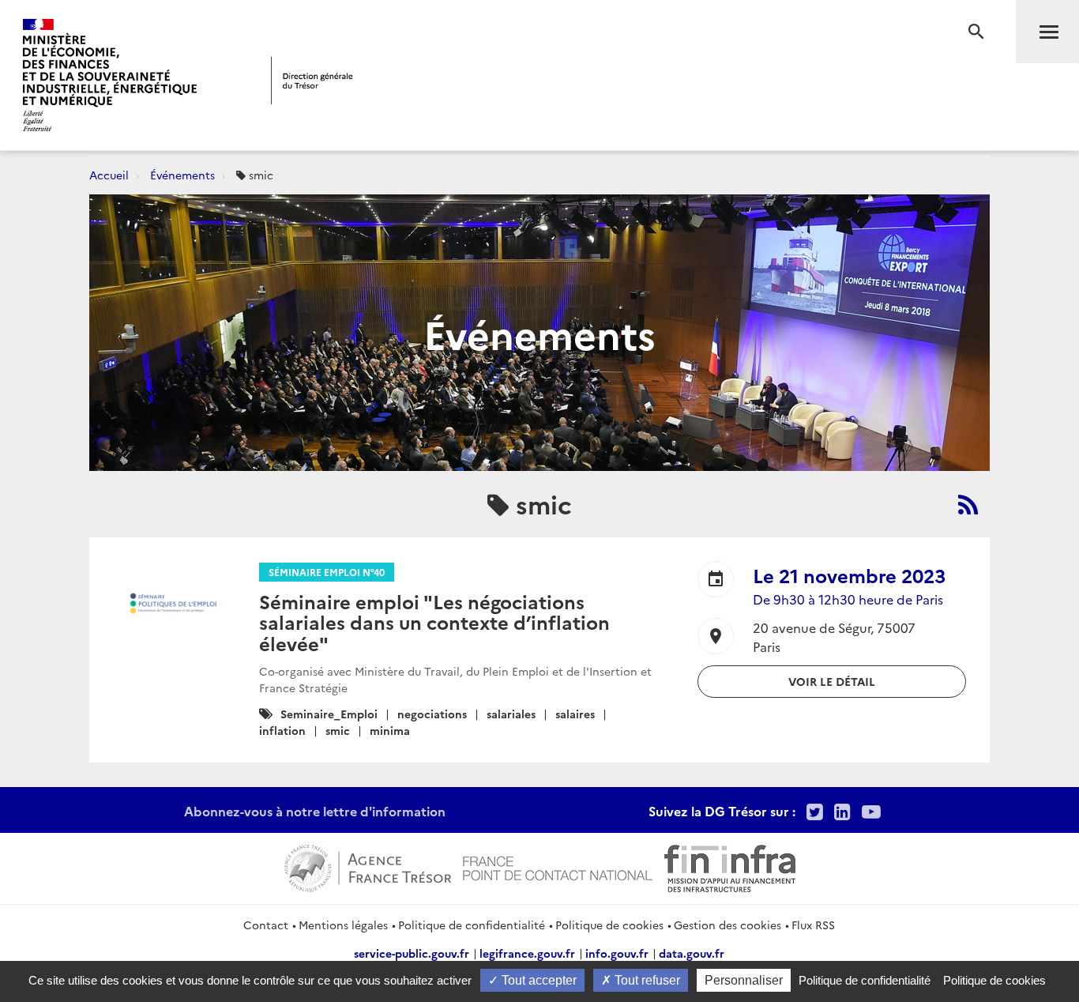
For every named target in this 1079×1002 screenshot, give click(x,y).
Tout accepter (537, 980)
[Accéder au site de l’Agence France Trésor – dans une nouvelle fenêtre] (367, 866)
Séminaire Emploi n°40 (327, 571)
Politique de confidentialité (471, 924)
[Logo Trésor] (312, 80)
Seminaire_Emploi (329, 713)
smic (337, 730)
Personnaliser (744, 980)
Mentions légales (343, 924)
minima (390, 730)
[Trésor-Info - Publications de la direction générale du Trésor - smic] (968, 504)
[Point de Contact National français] (557, 866)
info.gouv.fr (617, 953)
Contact (265, 924)
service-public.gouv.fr (411, 953)
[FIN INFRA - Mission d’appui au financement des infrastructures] (729, 866)
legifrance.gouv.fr (527, 953)
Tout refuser (645, 980)
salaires (575, 713)
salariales (511, 713)
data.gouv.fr (691, 953)
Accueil (109, 175)
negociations (432, 713)
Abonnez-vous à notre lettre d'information (315, 810)
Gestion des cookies (727, 924)
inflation (282, 730)
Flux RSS (813, 924)
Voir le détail (831, 681)
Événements (182, 175)
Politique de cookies (609, 924)
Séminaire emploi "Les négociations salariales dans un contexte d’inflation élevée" (434, 622)
